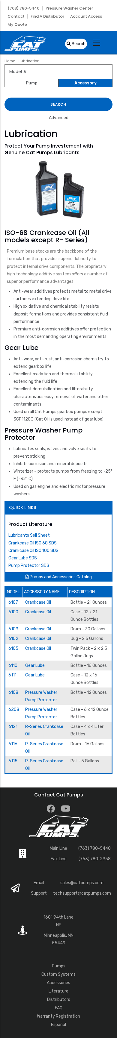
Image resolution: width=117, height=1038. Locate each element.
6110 (12, 665)
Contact (16, 16)
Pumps (58, 966)
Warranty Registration (58, 1016)
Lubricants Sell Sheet (29, 535)
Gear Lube (35, 665)
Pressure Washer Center (69, 8)
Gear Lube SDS (22, 558)
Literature (58, 991)
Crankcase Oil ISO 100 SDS (33, 550)
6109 (13, 629)
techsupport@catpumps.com (82, 893)
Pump (32, 83)
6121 (12, 726)
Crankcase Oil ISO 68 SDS (32, 543)
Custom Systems (58, 974)
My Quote (17, 24)
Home (9, 61)
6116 (12, 743)
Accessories (58, 982)
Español (58, 1024)
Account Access (86, 16)
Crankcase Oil (38, 602)
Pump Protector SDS (28, 565)
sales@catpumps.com (82, 882)
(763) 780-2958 (95, 858)
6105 (13, 648)
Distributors (58, 999)
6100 (13, 611)
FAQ (58, 1007)
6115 (12, 761)
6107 (13, 602)
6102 (13, 638)
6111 (12, 675)
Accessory (85, 83)
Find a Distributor (47, 16)
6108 (13, 692)
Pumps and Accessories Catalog (60, 576)
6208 (13, 709)
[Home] (25, 42)
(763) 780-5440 (24, 8)
